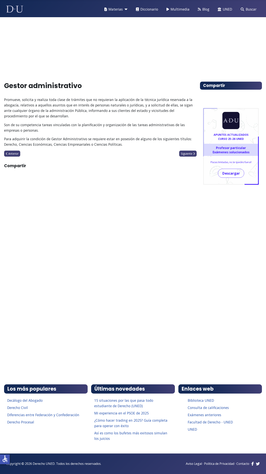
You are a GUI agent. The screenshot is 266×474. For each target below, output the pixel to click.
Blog (205, 9)
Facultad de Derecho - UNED (210, 422)
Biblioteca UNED (201, 400)
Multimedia (180, 9)
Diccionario (149, 9)
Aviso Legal (194, 464)
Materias (115, 9)
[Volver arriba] (259, 466)
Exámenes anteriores (204, 414)
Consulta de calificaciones (208, 407)
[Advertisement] (124, 47)
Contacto (242, 464)
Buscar (251, 9)
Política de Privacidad (219, 464)
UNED (227, 9)
